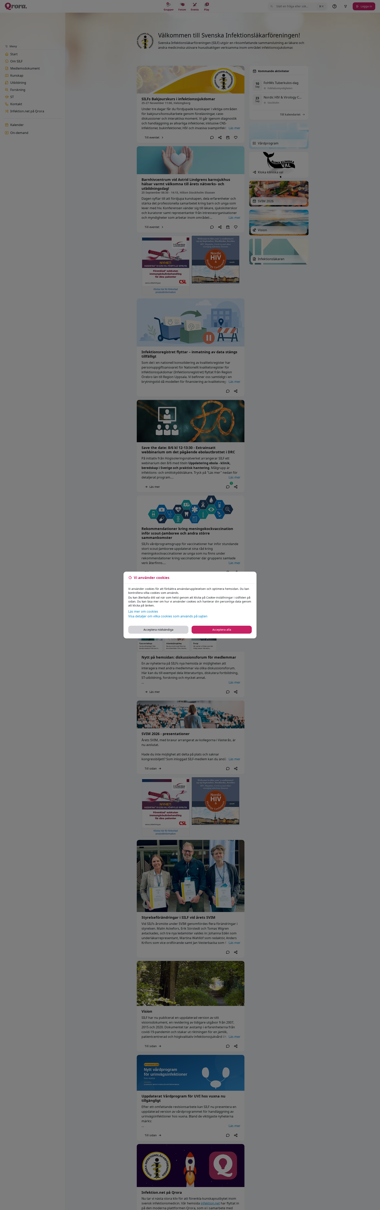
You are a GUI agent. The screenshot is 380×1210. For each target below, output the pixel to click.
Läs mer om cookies (143, 611)
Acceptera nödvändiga (158, 629)
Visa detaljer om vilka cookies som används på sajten (167, 616)
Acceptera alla (221, 629)
